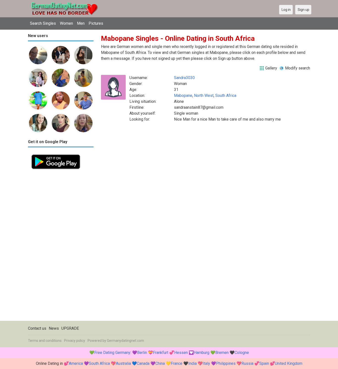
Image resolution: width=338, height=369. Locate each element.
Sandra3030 (184, 77)
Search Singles (43, 23)
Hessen (181, 352)
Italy (206, 363)
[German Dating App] (56, 154)
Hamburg (201, 352)
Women (66, 23)
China (160, 363)
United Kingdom (288, 363)
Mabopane (183, 95)
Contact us (37, 328)
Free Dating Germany (112, 352)
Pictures (96, 23)
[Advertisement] (61, 247)
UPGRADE (70, 328)
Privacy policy (74, 341)
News (54, 328)
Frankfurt (160, 352)
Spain (264, 363)
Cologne (242, 352)
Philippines (226, 363)
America (76, 363)
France (176, 363)
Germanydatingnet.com (125, 341)
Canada (143, 363)
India (192, 363)
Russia (247, 363)
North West (204, 95)
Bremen (222, 352)
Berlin (142, 352)
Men (81, 23)
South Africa (225, 95)
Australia (123, 363)
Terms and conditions (45, 341)
